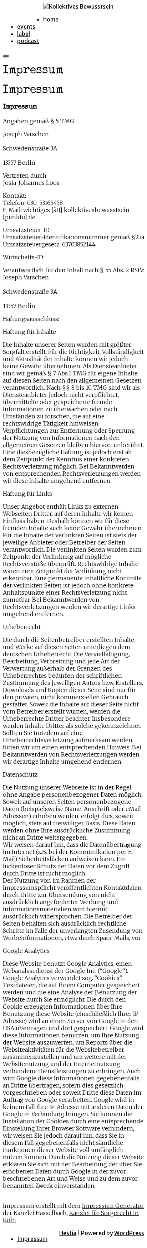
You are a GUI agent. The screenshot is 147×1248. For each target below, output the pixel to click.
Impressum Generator (113, 1205)
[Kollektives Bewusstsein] (78, 6)
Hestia (67, 1233)
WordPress (129, 1233)
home (51, 19)
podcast (28, 40)
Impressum (32, 1238)
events (26, 26)
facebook (30, 12)
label (23, 33)
